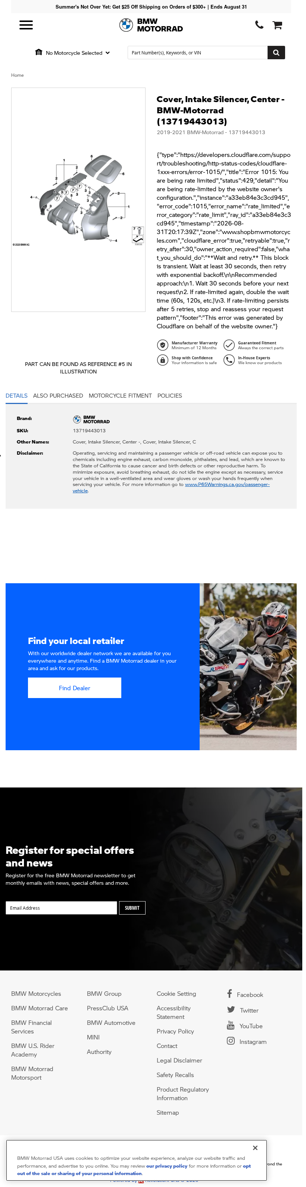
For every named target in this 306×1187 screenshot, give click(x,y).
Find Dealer (74, 688)
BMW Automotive (111, 1022)
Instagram (252, 1041)
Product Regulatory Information (183, 1093)
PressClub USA (107, 1008)
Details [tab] (17, 395)
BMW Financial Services (31, 1026)
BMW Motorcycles (36, 993)
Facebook (249, 994)
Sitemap (168, 1112)
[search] (206, 52)
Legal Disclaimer (179, 1060)
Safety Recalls (175, 1074)
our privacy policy (166, 1165)
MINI (93, 1037)
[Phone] (257, 25)
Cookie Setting (176, 993)
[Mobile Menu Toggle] (26, 25)
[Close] (255, 1148)
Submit (132, 908)
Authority (99, 1051)
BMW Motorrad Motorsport (32, 1073)
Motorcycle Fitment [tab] (120, 395)
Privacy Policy (175, 1031)
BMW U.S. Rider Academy (32, 1049)
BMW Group (104, 993)
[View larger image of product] (78, 200)
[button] (78, 52)
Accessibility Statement (174, 1012)
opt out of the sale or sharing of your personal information (134, 1169)
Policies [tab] (169, 395)
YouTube (250, 1026)
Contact (167, 1045)
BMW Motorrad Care (39, 1008)
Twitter (248, 1010)
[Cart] (275, 25)
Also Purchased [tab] (58, 395)
